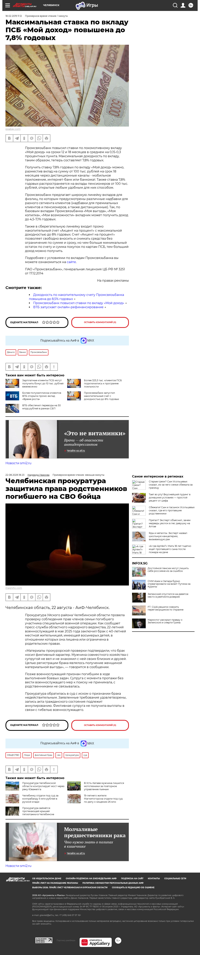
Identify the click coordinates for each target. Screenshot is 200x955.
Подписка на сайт (132, 878)
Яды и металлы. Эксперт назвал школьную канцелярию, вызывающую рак (168, 536)
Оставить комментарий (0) (100, 322)
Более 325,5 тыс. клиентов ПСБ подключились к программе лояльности (103, 383)
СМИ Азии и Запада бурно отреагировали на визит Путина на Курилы (169, 584)
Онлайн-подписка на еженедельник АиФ (91, 878)
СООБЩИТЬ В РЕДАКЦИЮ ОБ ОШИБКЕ (133, 887)
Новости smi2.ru (18, 463)
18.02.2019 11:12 (13, 15)
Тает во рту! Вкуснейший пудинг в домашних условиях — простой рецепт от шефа (169, 497)
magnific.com (13, 587)
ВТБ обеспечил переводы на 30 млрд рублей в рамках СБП (41, 407)
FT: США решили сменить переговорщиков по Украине (165, 608)
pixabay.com (13, 129)
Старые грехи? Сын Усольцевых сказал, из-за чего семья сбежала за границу (171, 484)
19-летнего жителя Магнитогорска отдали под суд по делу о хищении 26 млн (103, 798)
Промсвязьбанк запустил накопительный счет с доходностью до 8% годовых (101, 396)
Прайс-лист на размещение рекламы (55, 883)
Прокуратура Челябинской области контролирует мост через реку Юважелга (43, 786)
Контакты (154, 878)
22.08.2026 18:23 (14, 474)
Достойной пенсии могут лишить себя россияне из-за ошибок (168, 569)
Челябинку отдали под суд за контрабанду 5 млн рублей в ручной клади (40, 798)
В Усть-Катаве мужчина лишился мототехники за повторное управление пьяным (104, 786)
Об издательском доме (46, 878)
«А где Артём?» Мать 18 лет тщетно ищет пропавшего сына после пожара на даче (170, 549)
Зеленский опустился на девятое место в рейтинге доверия (168, 595)
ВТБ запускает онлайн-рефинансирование (68, 307)
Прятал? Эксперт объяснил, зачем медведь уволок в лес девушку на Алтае (169, 523)
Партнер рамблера (66, 940)
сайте (71, 262)
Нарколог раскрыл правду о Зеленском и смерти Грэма (165, 621)
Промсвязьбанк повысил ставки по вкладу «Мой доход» (78, 303)
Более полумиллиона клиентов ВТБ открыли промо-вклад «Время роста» (41, 396)
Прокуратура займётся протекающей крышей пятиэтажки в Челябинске (38, 811)
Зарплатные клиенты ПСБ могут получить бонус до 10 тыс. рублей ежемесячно (42, 383)
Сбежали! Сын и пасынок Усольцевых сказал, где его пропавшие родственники (172, 510)
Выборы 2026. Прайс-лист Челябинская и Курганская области (69, 887)
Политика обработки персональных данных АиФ (113, 883)
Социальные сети (175, 878)
